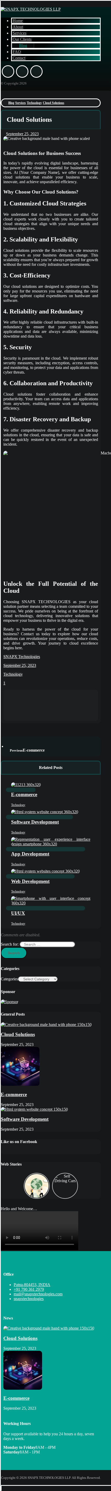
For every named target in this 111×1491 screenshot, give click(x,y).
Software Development (25, 1119)
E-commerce (14, 1094)
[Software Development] (34, 1109)
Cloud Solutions (18, 1034)
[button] (8, 71)
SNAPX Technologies (21, 656)
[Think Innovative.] (31, 9)
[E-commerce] (20, 1084)
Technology (13, 674)
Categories (9, 979)
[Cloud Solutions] (46, 1024)
